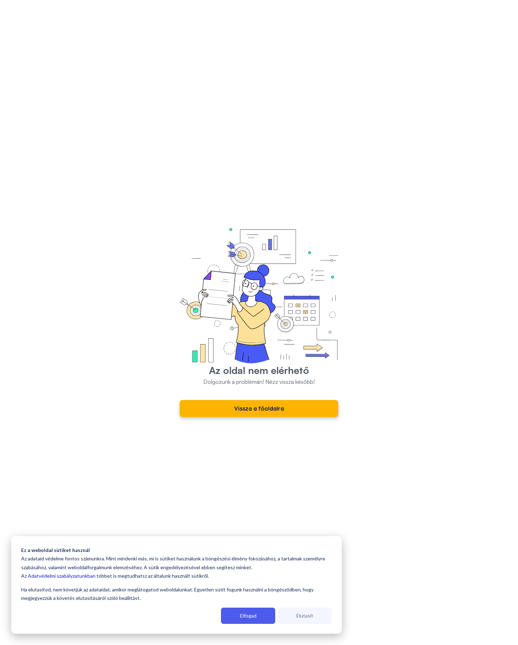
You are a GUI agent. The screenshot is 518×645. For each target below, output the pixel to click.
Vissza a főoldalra (259, 408)
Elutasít (304, 616)
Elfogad (248, 616)
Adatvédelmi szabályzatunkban (61, 576)
